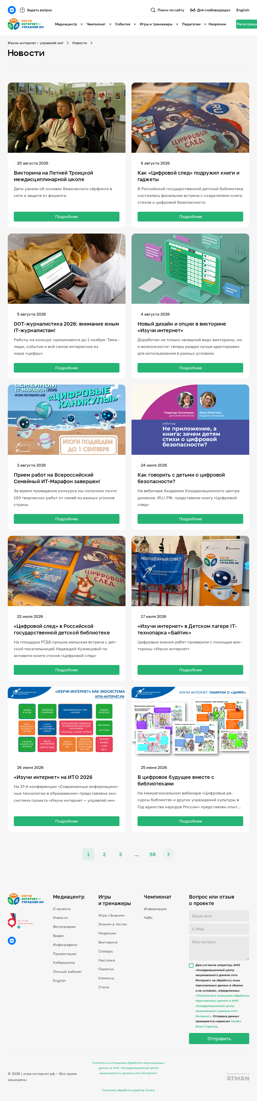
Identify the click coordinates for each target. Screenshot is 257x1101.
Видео (58, 935)
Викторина (107, 942)
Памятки (106, 969)
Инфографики (65, 944)
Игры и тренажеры (156, 24)
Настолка (106, 960)
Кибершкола (64, 962)
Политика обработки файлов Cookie (128, 1090)
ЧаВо (148, 917)
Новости (79, 43)
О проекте (62, 909)
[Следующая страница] (169, 854)
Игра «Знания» (111, 915)
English (242, 10)
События (122, 24)
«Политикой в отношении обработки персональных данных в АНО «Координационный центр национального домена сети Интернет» (222, 1006)
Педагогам (191, 24)
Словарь (105, 951)
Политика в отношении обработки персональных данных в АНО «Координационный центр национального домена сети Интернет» (128, 1068)
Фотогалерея (64, 926)
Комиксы (106, 978)
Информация (155, 909)
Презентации (65, 953)
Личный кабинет (67, 971)
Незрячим (217, 24)
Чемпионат (96, 24)
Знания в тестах (112, 924)
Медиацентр (66, 24)
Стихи (103, 987)
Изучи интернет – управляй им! (35, 43)
